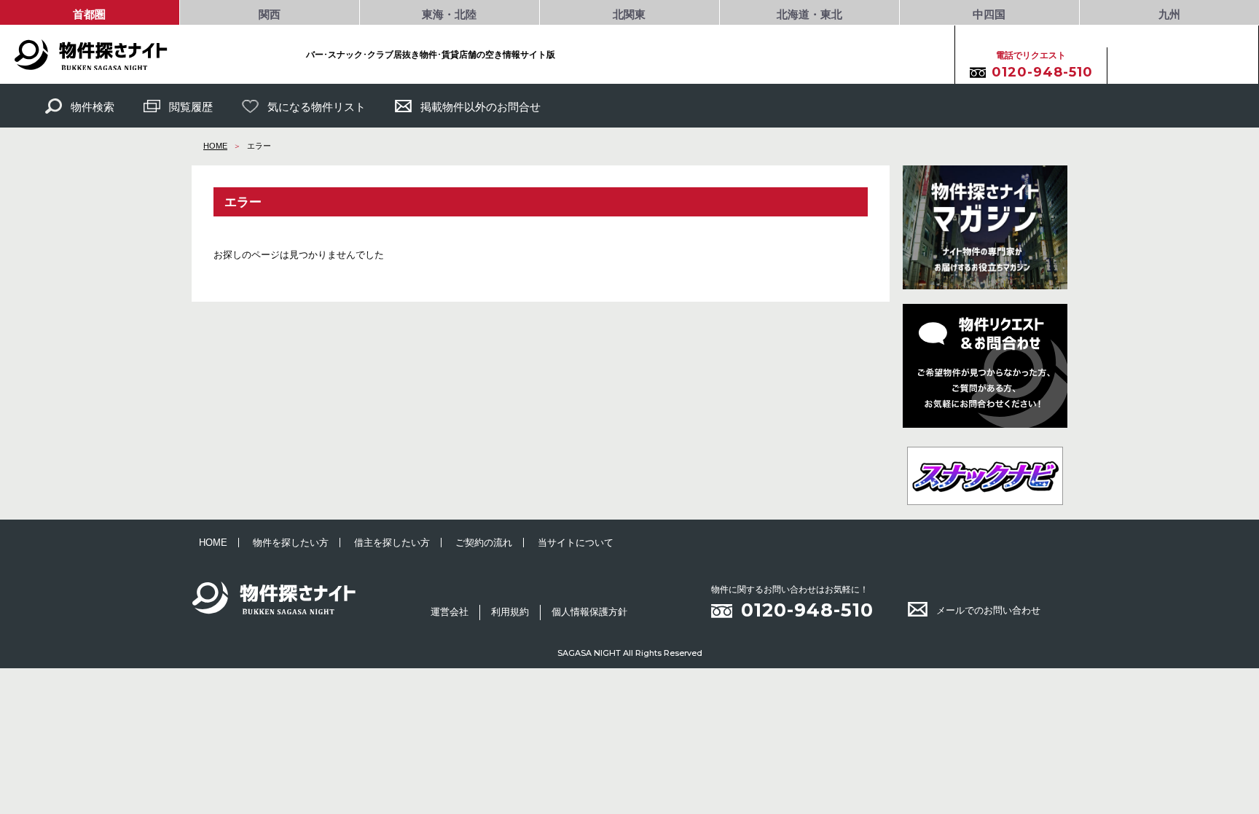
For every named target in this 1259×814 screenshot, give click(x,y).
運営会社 (449, 611)
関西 (270, 14)
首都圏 (89, 14)
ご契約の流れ (483, 542)
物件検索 (92, 107)
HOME (215, 145)
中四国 (989, 14)
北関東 (629, 14)
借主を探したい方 (392, 542)
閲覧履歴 (191, 107)
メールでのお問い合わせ (988, 610)
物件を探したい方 (291, 542)
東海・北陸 (449, 14)
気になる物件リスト (316, 107)
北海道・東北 (809, 14)
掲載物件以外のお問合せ (480, 107)
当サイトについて (575, 542)
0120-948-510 (807, 610)
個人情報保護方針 (589, 611)
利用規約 (510, 611)
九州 (1169, 14)
